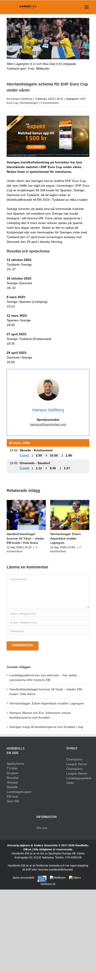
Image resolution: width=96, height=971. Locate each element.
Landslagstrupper (18, 792)
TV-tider (12, 768)
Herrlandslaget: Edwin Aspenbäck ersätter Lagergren (65, 538)
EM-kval (12, 796)
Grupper (13, 773)
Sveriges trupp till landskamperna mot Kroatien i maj (46, 727)
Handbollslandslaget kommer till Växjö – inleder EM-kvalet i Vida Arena (25, 538)
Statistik (12, 787)
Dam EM (13, 801)
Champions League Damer (77, 771)
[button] (10, 526)
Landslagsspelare (77, 778)
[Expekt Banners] (48, 117)
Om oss (41, 828)
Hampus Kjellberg (21, 98)
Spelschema (15, 763)
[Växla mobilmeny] (87, 7)
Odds (70, 783)
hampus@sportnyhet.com (48, 424)
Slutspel (12, 782)
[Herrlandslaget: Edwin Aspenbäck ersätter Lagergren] (69, 502)
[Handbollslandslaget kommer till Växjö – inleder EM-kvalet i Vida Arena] (26, 502)
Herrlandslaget (29, 103)
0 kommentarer (50, 103)
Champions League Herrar (76, 762)
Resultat (12, 777)
